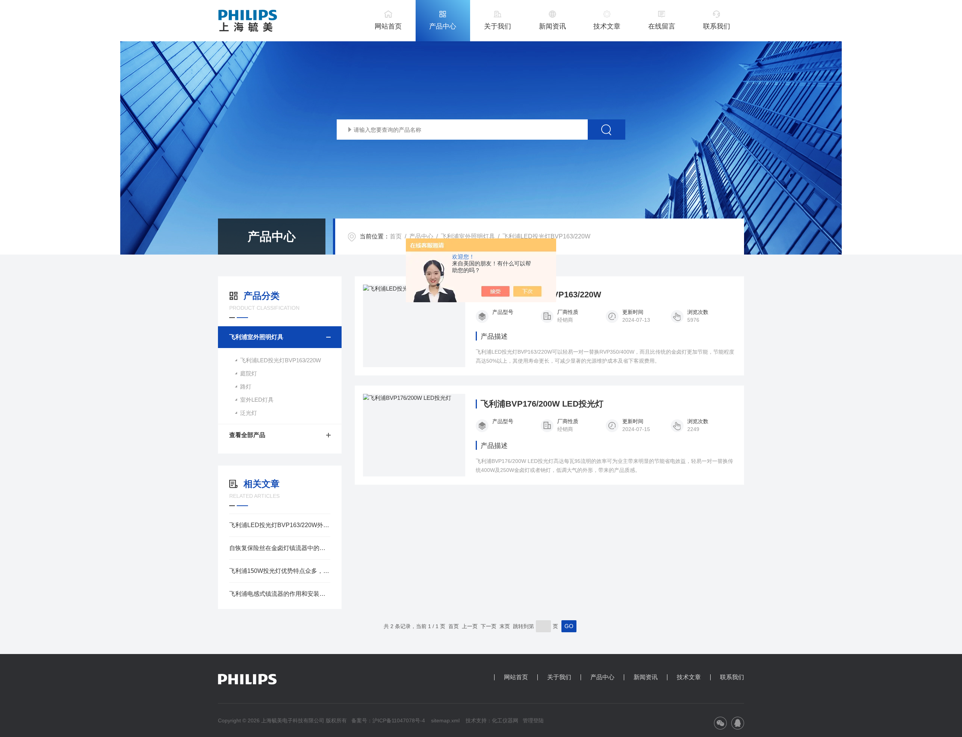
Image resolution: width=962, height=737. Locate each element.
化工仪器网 (505, 720)
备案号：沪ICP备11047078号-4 (388, 720)
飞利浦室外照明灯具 (468, 236)
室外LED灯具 (257, 399)
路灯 (245, 386)
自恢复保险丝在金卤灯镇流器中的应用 (279, 548)
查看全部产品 (247, 435)
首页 (396, 236)
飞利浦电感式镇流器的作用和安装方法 (279, 594)
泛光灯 (248, 413)
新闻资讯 (552, 26)
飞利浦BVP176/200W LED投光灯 (542, 403)
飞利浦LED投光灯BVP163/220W (546, 236)
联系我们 (716, 26)
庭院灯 (248, 373)
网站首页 (388, 26)
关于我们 (497, 26)
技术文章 (606, 26)
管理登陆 (533, 720)
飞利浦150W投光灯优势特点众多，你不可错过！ (279, 571)
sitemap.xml (445, 720)
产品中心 (442, 26)
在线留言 (661, 26)
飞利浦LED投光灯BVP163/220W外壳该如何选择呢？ (279, 525)
